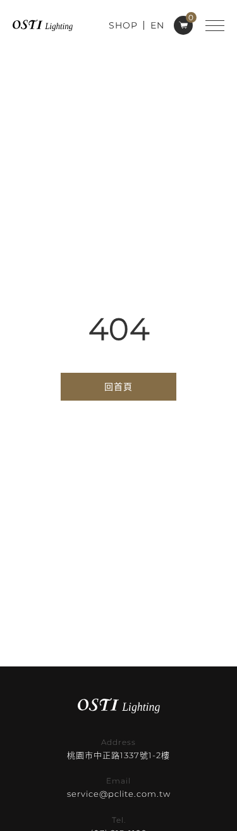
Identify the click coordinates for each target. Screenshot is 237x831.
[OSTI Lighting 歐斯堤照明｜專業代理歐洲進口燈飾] (43, 25)
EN (157, 25)
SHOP (123, 25)
